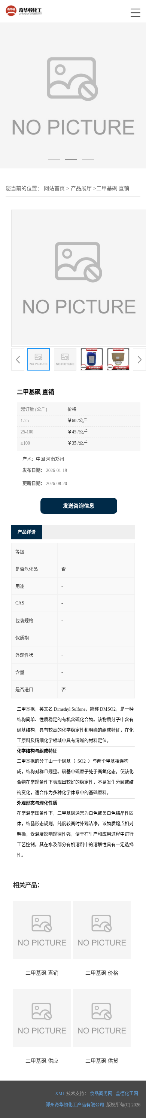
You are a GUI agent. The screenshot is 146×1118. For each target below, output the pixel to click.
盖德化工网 (127, 1093)
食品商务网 (101, 1093)
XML (60, 1093)
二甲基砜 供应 (41, 1061)
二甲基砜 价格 (101, 973)
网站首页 (54, 188)
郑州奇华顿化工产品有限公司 (75, 1105)
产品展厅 (81, 188)
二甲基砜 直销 (41, 973)
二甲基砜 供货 (101, 1061)
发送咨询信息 (78, 506)
